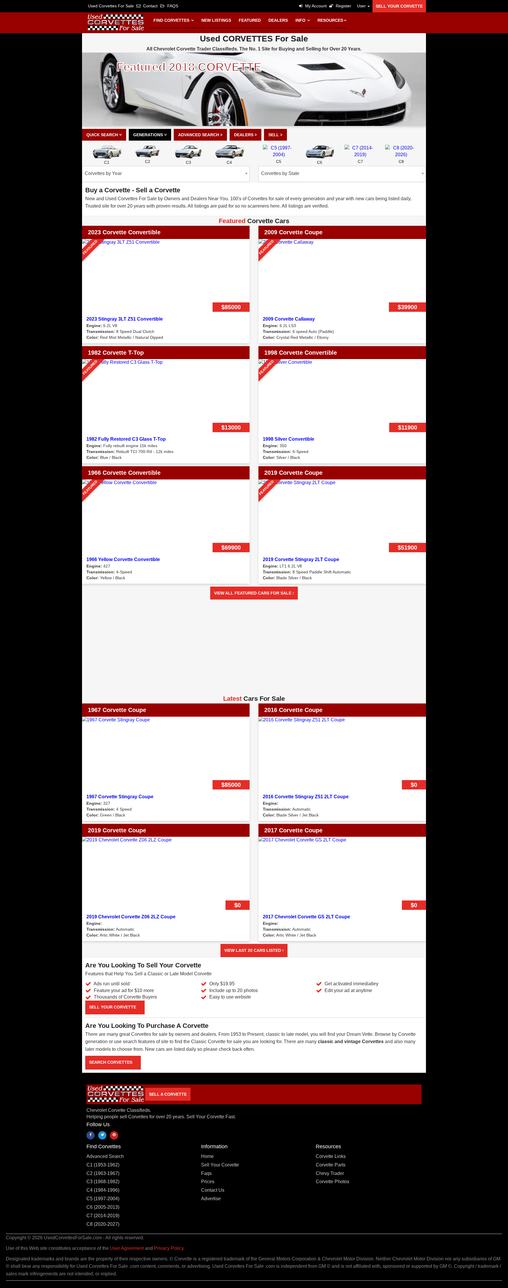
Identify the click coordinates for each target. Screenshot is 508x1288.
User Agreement (127, 1248)
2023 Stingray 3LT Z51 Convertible (124, 318)
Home (207, 1156)
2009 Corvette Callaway (289, 318)
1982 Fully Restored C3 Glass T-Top (126, 439)
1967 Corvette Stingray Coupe (119, 796)
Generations (148, 134)
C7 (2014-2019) (102, 1215)
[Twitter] (102, 1135)
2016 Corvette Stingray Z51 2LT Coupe (306, 796)
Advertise (211, 1198)
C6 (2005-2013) (102, 1207)
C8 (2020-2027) (102, 1224)
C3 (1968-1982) (102, 1181)
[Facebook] (90, 1135)
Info (301, 20)
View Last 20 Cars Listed (253, 950)
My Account (315, 6)
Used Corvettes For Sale (111, 6)
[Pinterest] (114, 1135)
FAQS (172, 6)
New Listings (216, 20)
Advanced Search (199, 134)
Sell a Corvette (168, 1094)
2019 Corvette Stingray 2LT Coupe (301, 559)
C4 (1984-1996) (102, 1190)
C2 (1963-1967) (102, 1173)
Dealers (278, 20)
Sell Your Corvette (399, 6)
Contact (150, 6)
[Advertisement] (254, 653)
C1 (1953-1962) (102, 1164)
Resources (330, 20)
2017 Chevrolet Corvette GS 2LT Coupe (306, 916)
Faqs (206, 1173)
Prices (207, 1181)
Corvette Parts (330, 1164)
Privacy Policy (168, 1248)
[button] (362, 6)
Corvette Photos (332, 1181)
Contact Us (212, 1190)
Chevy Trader (330, 1173)
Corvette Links (331, 1156)
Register (343, 6)
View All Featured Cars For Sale (253, 593)
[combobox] (166, 174)
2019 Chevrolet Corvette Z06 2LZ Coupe (131, 916)
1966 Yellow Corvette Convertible (123, 559)
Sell (274, 134)
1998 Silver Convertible (288, 439)
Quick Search (102, 134)
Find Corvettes (171, 20)
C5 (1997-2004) (102, 1198)
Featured (250, 20)
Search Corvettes (111, 1062)
